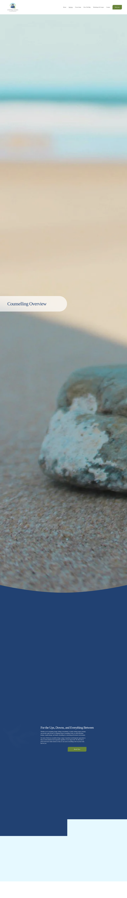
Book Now (77, 749)
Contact (108, 7)
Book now (117, 7)
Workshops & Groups (98, 7)
